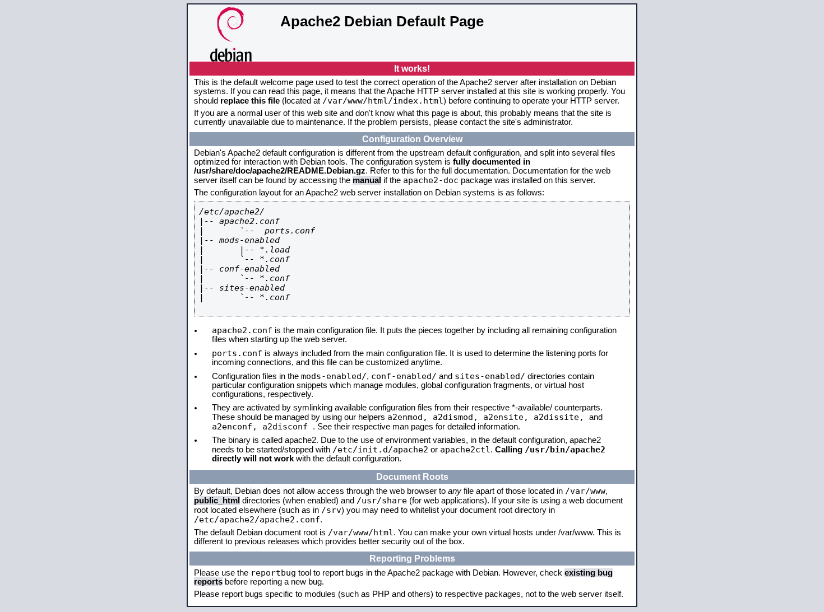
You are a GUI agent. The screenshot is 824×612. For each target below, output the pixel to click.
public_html (217, 500)
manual (367, 180)
